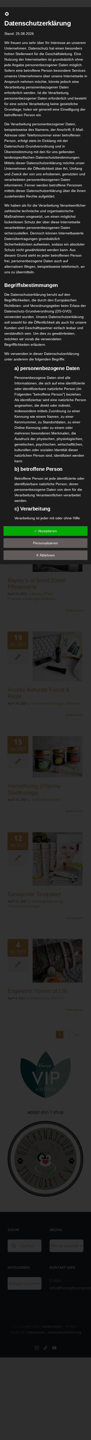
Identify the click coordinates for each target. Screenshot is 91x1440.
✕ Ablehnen (45, 555)
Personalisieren (45, 543)
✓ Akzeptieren (45, 531)
